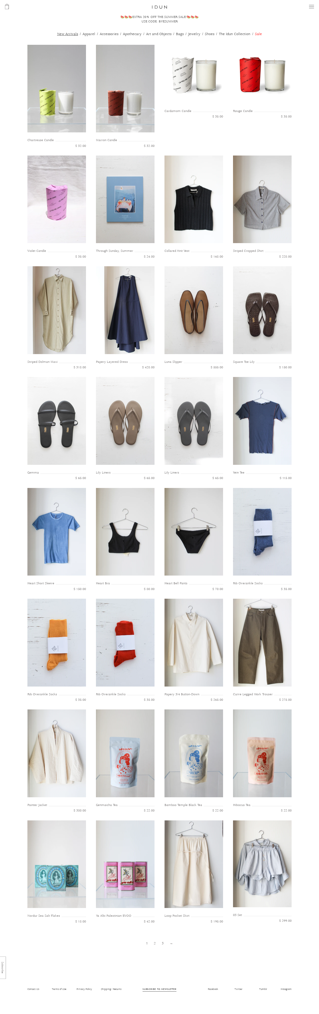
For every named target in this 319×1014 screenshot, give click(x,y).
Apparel (88, 34)
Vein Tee (238, 473)
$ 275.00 (285, 700)
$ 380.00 (80, 810)
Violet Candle (36, 251)
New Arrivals (67, 34)
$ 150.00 (285, 367)
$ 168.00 (217, 257)
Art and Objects (158, 34)
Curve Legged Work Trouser (253, 694)
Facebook (213, 989)
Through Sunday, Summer (114, 251)
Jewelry (194, 34)
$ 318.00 (80, 367)
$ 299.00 (285, 921)
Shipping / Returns (111, 989)
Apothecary (132, 34)
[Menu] (311, 6)
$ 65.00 (80, 478)
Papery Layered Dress (112, 362)
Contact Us (33, 989)
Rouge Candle (243, 111)
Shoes (209, 34)
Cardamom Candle (177, 111)
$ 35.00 (217, 116)
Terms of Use (59, 989)
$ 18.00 (80, 921)
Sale (258, 34)
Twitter (238, 989)
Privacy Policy (84, 989)
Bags (180, 34)
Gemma (33, 473)
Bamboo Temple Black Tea (183, 805)
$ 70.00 (217, 589)
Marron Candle (106, 140)
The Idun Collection (234, 34)
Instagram (286, 989)
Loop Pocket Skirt (176, 916)
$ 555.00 (217, 367)
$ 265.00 (217, 700)
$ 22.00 (149, 810)
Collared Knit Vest (176, 251)
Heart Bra (103, 583)
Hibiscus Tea (241, 805)
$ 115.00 (286, 478)
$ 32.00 (80, 146)
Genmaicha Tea (107, 805)
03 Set (237, 915)
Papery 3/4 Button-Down (181, 694)
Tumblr (263, 989)
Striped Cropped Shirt (248, 251)
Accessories (109, 34)
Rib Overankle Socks (248, 583)
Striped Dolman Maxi (42, 362)
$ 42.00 (149, 921)
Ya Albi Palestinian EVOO (113, 916)
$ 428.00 (148, 367)
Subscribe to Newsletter (159, 989)
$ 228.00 (285, 257)
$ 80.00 (149, 589)
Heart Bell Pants (175, 583)
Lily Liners (103, 473)
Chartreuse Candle (40, 140)
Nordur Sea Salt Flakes (43, 916)
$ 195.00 (217, 921)
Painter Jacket (37, 805)
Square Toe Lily (244, 362)
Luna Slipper (173, 362)
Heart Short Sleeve (40, 583)
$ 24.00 (149, 257)
